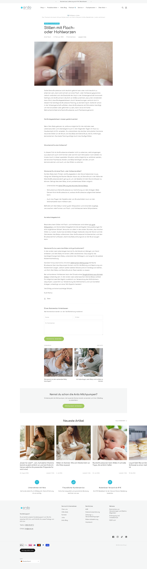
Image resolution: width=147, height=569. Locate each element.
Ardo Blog (65, 520)
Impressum (88, 522)
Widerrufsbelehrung (91, 519)
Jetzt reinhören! (100, 17)
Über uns (65, 509)
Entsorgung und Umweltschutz (114, 516)
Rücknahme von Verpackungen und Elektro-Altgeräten (118, 511)
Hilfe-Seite (65, 512)
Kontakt (64, 515)
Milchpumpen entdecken (73, 406)
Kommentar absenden (54, 339)
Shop (42, 7)
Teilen (49, 298)
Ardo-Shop (123, 545)
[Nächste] (91, 1)
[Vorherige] (56, 1)
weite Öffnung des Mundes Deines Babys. (73, 186)
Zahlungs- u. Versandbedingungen (92, 515)
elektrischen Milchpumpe (79, 263)
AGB (86, 509)
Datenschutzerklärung (92, 512)
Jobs (63, 517)
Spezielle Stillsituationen (52, 23)
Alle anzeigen (120, 420)
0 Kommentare (70, 37)
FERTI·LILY (112, 520)
